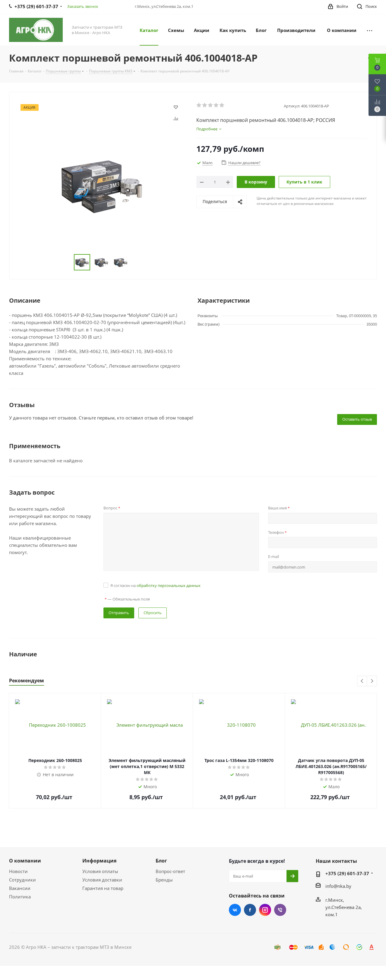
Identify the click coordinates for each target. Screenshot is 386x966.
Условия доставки (102, 880)
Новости (18, 871)
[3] (211, 105)
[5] (222, 105)
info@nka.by (338, 886)
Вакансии (19, 888)
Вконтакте (235, 910)
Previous (362, 681)
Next (372, 681)
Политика (20, 897)
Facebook (250, 910)
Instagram (265, 910)
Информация (99, 860)
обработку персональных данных (169, 585)
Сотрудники (22, 880)
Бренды (164, 880)
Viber (280, 910)
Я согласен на (155, 585)
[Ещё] (369, 30)
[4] (216, 105)
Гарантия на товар (102, 888)
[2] (205, 105)
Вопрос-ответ (170, 871)
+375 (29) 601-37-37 (347, 873)
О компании (25, 860)
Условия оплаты (100, 871)
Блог (161, 860)
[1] (199, 105)
